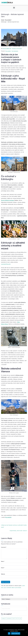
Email (2, 567)
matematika (9, 618)
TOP (16, 618)
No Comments (15, 51)
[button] (14, 8)
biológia (3, 618)
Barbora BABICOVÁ (7, 48)
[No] (26, 632)
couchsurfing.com (6, 264)
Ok (9, 633)
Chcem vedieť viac (16, 633)
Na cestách (8, 51)
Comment (3, 547)
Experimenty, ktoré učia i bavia (18, 530)
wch (20, 618)
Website (3, 574)
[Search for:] (14, 608)
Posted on (17, 48)
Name (3, 561)
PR (13, 618)
